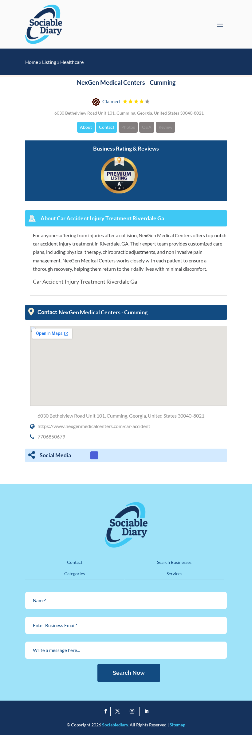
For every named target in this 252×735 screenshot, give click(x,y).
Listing (49, 62)
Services (174, 573)
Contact (106, 127)
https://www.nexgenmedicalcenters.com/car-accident (93, 426)
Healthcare (72, 62)
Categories (74, 573)
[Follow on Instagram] (134, 711)
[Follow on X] (119, 711)
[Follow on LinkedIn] (146, 711)
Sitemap (177, 724)
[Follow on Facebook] (106, 711)
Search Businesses (174, 562)
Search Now (129, 673)
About (86, 127)
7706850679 (51, 436)
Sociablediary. (115, 724)
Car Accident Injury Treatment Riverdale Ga (85, 281)
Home (31, 62)
